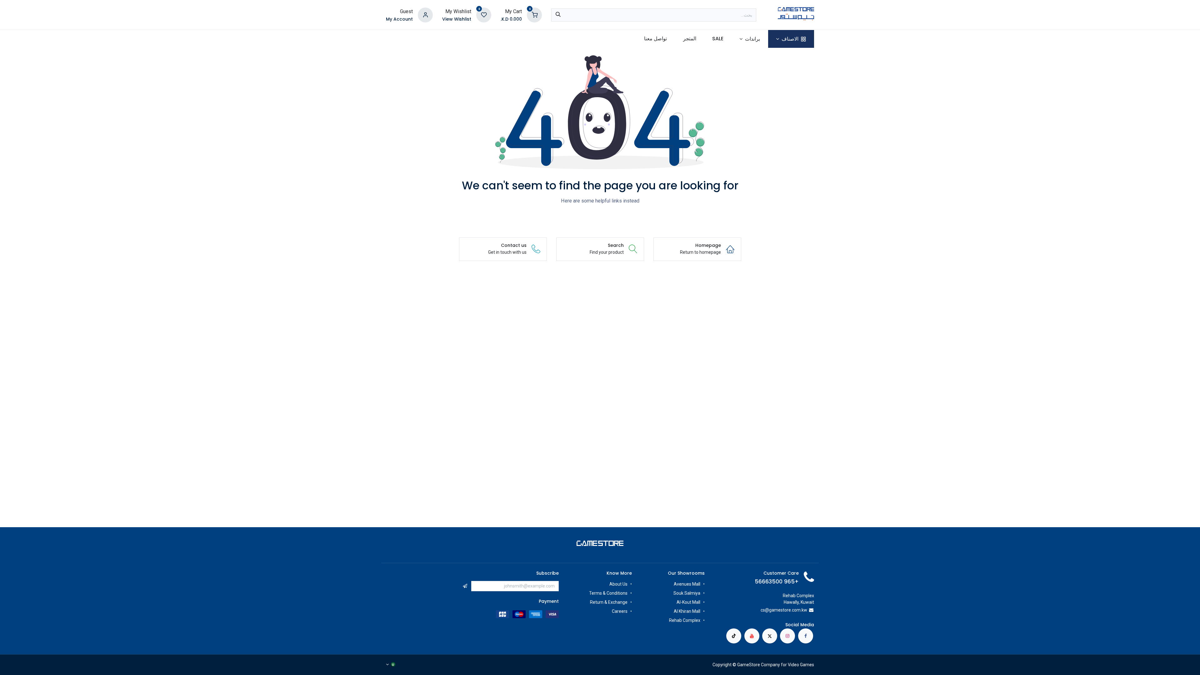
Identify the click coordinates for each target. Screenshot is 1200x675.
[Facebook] (805, 635)
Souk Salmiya (686, 593)
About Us (618, 584)
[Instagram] (787, 635)
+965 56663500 (777, 581)
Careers (619, 611)
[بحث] (558, 15)
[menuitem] (791, 39)
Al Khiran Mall (687, 611)
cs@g (766, 610)
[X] (769, 635)
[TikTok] (733, 635)
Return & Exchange (609, 602)
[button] (465, 586)
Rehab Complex (684, 620)
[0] (534, 15)
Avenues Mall (687, 584)
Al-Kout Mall (688, 602)
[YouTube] (751, 635)
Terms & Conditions (608, 593)
